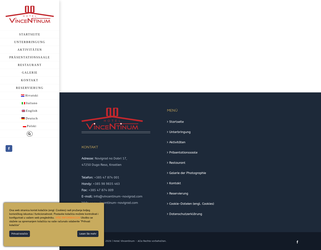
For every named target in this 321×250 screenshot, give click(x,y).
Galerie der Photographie (187, 173)
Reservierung (178, 193)
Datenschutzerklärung (185, 214)
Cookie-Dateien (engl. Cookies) (191, 203)
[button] (29, 134)
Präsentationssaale (183, 152)
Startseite (176, 122)
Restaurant (177, 162)
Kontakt (175, 183)
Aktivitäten (177, 142)
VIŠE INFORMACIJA (67, 217)
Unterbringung (180, 132)
